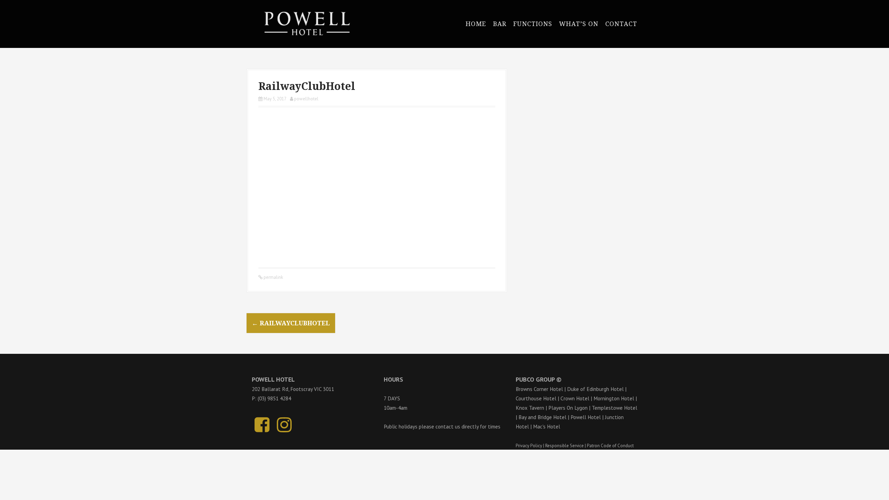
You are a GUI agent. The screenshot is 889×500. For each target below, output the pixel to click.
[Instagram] (284, 429)
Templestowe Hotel (614, 407)
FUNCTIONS (532, 23)
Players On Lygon (568, 407)
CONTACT (621, 23)
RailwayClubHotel (291, 323)
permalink (273, 277)
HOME (476, 23)
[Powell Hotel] (304, 23)
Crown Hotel (574, 398)
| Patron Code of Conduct (609, 446)
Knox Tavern (530, 407)
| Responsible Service (563, 446)
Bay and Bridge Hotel (542, 417)
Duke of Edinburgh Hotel (595, 388)
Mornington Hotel (613, 398)
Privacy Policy (529, 446)
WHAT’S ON (578, 23)
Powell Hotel (586, 417)
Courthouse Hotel (536, 398)
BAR (499, 23)
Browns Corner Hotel (539, 388)
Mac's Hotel (546, 426)
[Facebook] (262, 429)
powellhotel (306, 99)
